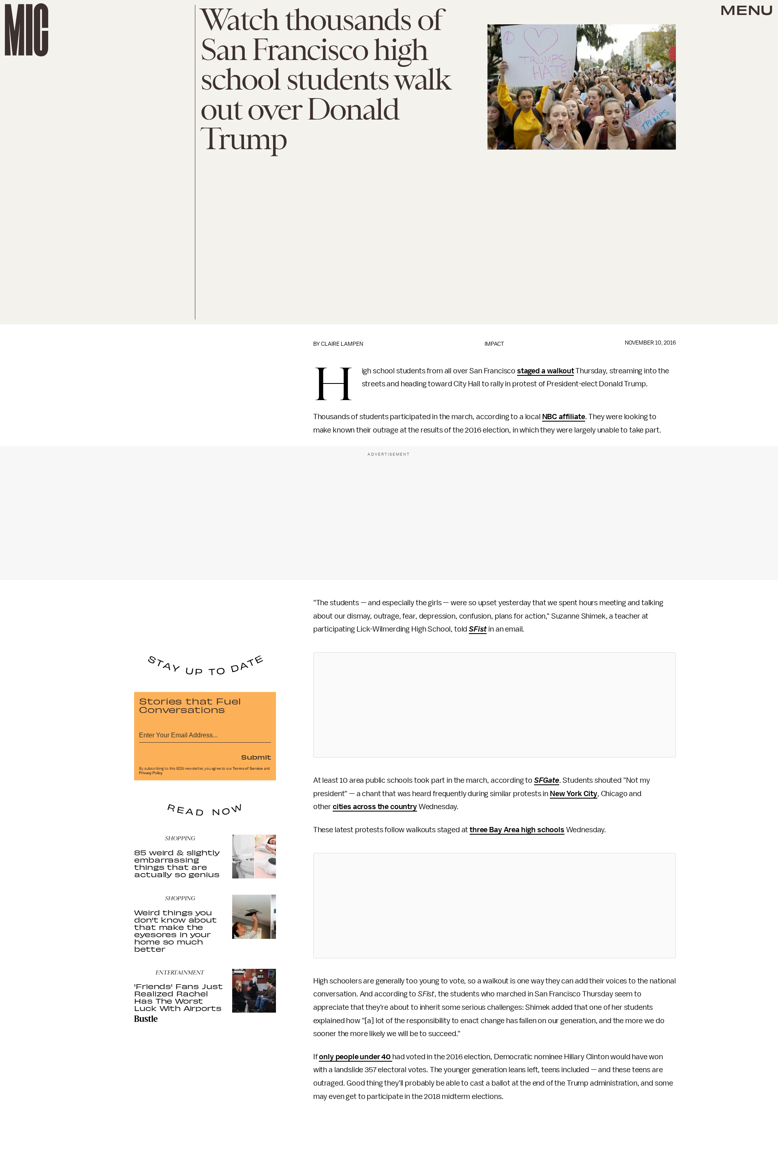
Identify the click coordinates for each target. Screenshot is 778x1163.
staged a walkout (545, 371)
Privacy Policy (150, 773)
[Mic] (26, 29)
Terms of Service (248, 769)
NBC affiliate (563, 417)
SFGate (546, 780)
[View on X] (494, 705)
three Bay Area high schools (517, 830)
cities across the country (375, 807)
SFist (478, 629)
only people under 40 (355, 1057)
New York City (573, 794)
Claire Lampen (342, 344)
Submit (256, 757)
